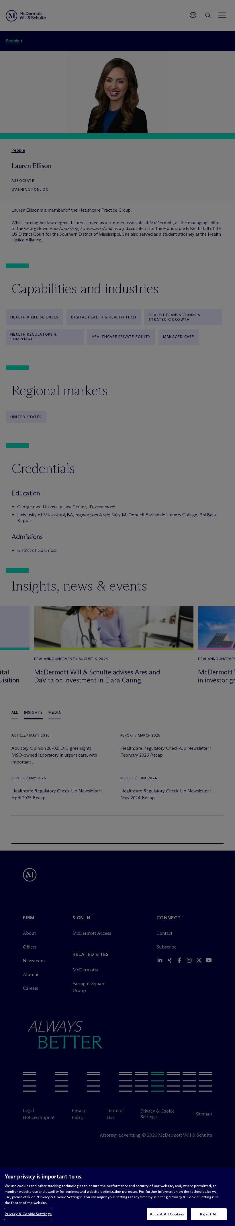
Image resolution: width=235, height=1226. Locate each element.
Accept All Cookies (167, 1214)
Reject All (209, 1214)
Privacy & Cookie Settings (28, 1213)
